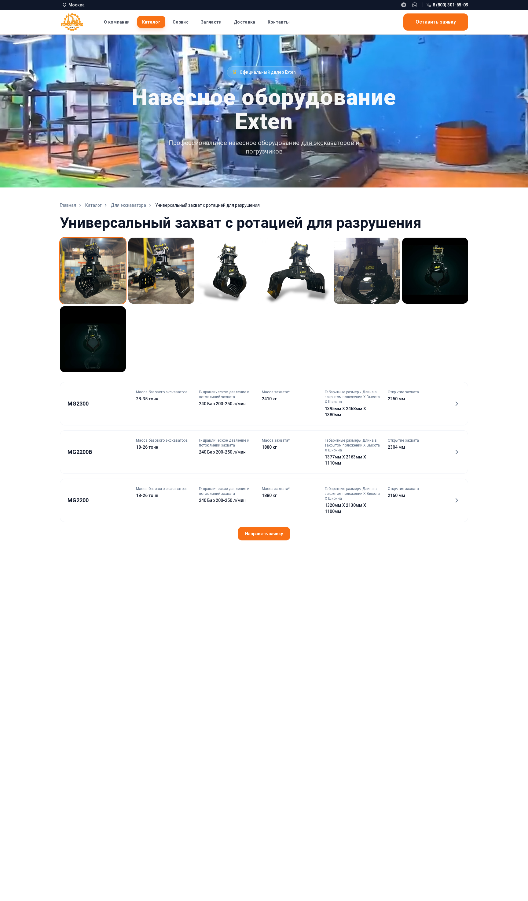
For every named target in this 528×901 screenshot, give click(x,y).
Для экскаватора (128, 205)
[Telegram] (403, 5)
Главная (68, 205)
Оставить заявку (436, 22)
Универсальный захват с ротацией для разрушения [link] (207, 205)
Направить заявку (264, 533)
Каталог (93, 205)
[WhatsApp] (414, 5)
